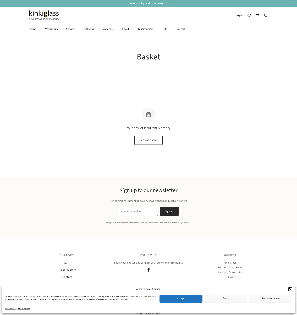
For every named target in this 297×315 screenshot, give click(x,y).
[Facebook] (148, 270)
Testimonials (145, 29)
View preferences (270, 298)
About (125, 29)
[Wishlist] (249, 15)
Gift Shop (89, 29)
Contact (180, 29)
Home (32, 29)
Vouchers (108, 29)
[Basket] (258, 15)
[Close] (294, 3)
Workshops (51, 29)
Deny (226, 298)
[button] (290, 289)
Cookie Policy (10, 308)
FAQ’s (67, 263)
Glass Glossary (67, 270)
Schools (70, 29)
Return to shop (148, 140)
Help (164, 29)
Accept (181, 298)
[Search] (266, 15)
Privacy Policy (24, 308)
